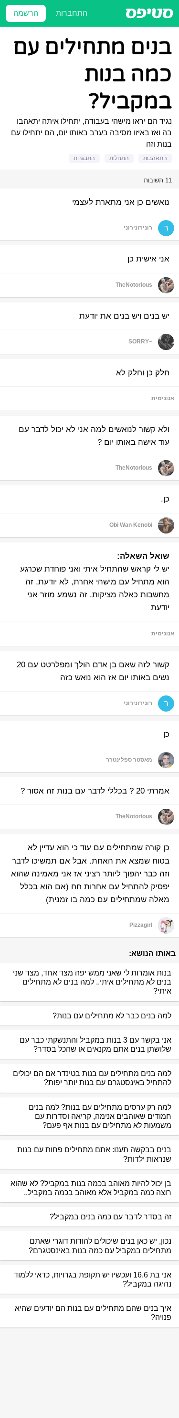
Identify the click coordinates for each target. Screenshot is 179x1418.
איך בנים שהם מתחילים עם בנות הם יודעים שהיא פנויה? (93, 1312)
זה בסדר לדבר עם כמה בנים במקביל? (110, 1217)
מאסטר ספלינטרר (129, 759)
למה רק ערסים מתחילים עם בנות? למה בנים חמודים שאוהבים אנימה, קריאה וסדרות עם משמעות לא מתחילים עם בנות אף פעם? (100, 1116)
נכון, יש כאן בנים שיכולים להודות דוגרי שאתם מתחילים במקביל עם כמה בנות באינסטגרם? (100, 1245)
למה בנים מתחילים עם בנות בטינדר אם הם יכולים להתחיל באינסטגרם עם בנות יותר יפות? (92, 1077)
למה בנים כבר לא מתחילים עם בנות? (112, 1016)
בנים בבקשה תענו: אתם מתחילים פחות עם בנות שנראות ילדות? (94, 1154)
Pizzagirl (140, 925)
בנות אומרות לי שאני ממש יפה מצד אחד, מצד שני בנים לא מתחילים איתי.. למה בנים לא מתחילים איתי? (92, 982)
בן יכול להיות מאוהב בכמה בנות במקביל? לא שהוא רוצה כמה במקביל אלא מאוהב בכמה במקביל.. (91, 1188)
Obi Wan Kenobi (130, 525)
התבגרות (84, 158)
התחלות (119, 158)
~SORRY (140, 341)
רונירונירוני (138, 227)
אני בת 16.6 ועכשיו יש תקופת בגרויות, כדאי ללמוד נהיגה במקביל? (92, 1279)
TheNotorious (134, 285)
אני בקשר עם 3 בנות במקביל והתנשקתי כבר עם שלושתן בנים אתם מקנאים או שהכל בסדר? (95, 1044)
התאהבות (155, 158)
